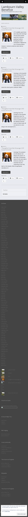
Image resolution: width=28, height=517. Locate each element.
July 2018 (3, 347)
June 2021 (3, 314)
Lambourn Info (4, 449)
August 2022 (3, 291)
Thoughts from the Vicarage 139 (12, 148)
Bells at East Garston (5, 434)
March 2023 (3, 279)
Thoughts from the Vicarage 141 (12, 69)
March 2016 (3, 365)
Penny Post (3, 453)
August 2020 (3, 332)
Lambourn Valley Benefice (12, 8)
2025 (9, 376)
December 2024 (4, 242)
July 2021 (3, 312)
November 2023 (4, 265)
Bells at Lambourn (5, 435)
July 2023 (3, 272)
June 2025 (3, 231)
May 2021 (3, 316)
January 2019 (4, 342)
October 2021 (4, 309)
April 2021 (3, 318)
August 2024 (3, 249)
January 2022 (4, 304)
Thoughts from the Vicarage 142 (12, 28)
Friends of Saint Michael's (6, 447)
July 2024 (3, 251)
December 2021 (4, 305)
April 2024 (3, 256)
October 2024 (4, 245)
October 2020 (4, 328)
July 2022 (3, 293)
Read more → (6, 52)
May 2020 (3, 337)
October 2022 (4, 288)
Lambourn (3, 423)
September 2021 (4, 310)
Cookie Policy (7, 511)
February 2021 (4, 321)
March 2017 (3, 358)
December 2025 (4, 221)
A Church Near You (5, 463)
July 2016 (3, 360)
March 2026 (3, 216)
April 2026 (3, 214)
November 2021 (4, 307)
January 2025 (4, 240)
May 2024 (3, 254)
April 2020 (3, 339)
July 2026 (3, 208)
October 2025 (4, 224)
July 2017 (3, 353)
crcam (3, 29)
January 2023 (4, 282)
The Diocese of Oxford (6, 466)
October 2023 (4, 267)
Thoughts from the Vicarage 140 (12, 109)
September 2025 (4, 226)
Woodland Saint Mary (5, 482)
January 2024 (4, 261)
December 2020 (4, 325)
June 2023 (3, 274)
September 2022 (4, 289)
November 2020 (4, 326)
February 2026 (4, 217)
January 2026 (4, 219)
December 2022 (4, 284)
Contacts (10, 373)
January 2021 (4, 323)
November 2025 (4, 223)
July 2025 (3, 230)
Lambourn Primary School (6, 451)
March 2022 (3, 300)
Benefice (4, 26)
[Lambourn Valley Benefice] (14, 17)
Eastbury (3, 422)
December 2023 (4, 263)
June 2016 (3, 362)
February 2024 (4, 259)
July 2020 (3, 333)
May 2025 (3, 233)
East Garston (4, 420)
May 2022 (3, 296)
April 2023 (3, 277)
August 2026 (3, 207)
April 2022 (3, 298)
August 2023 (3, 270)
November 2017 (4, 349)
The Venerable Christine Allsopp (14, 382)
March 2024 (3, 258)
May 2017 (3, 355)
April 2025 (3, 235)
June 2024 (3, 252)
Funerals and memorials (13, 393)
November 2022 (4, 286)
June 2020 (3, 335)
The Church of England (5, 465)
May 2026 (3, 212)
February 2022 (4, 302)
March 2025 (3, 237)
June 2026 (3, 210)
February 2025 (4, 238)
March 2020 (3, 340)
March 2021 (3, 319)
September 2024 (4, 247)
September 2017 (4, 351)
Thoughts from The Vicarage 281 (14, 379)
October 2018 (4, 346)
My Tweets (5, 194)
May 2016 (3, 363)
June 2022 (3, 295)
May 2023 (3, 275)
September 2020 (4, 330)
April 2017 (3, 356)
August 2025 (3, 228)
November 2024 (4, 244)
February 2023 (4, 281)
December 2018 (4, 344)
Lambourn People (11, 369)
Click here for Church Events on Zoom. (9, 405)
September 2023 (4, 268)
